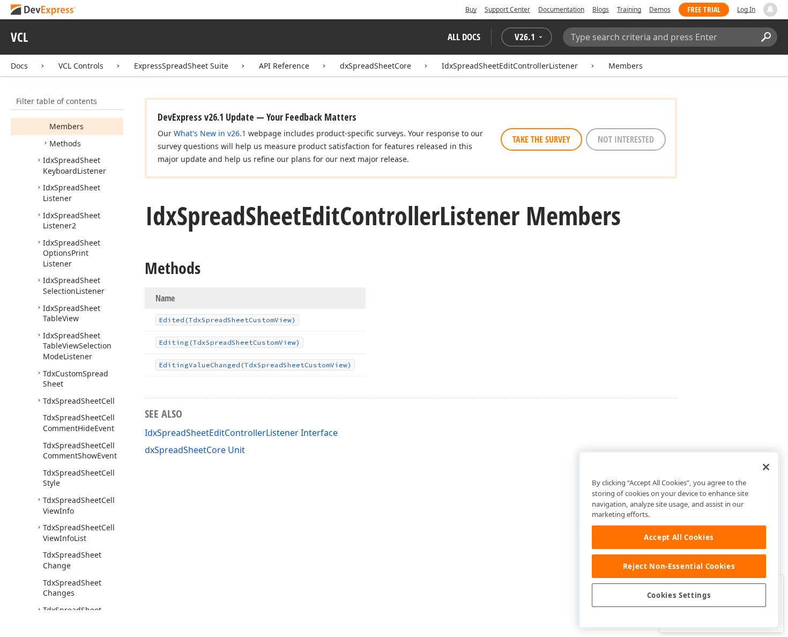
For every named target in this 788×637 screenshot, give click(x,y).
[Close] (766, 467)
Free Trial (703, 9)
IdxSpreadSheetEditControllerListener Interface (241, 433)
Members (625, 66)
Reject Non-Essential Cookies (679, 566)
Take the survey (541, 139)
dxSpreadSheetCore (375, 66)
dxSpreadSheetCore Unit (195, 450)
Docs (19, 66)
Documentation (561, 9)
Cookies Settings (679, 595)
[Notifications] (770, 10)
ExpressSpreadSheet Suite (181, 66)
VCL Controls (80, 66)
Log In (746, 9)
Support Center (507, 9)
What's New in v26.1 (210, 133)
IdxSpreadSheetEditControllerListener (510, 66)
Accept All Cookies (679, 537)
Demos (660, 9)
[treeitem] (66, 126)
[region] (678, 539)
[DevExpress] (43, 10)
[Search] (765, 37)
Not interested (626, 139)
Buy (471, 9)
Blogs (600, 9)
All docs (464, 37)
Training (629, 9)
